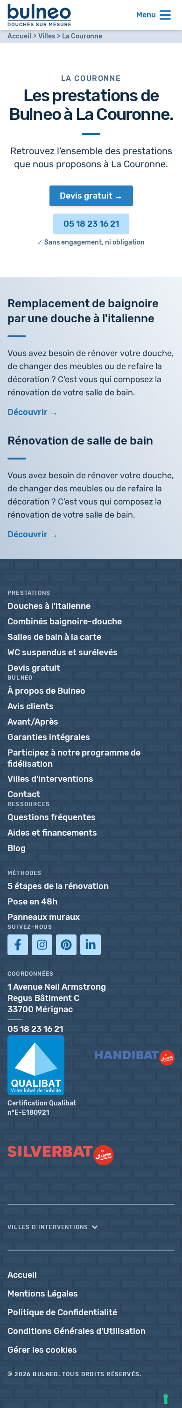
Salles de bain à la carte (54, 637)
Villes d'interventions (50, 779)
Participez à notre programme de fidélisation (73, 758)
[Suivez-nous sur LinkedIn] (90, 944)
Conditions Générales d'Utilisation (76, 1331)
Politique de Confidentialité (62, 1312)
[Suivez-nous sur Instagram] (42, 944)
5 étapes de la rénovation (58, 886)
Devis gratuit (86, 196)
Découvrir (27, 534)
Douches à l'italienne (49, 606)
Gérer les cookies (42, 1350)
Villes (46, 36)
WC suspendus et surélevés (62, 652)
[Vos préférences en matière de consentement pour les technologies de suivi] (166, 1399)
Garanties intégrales (48, 737)
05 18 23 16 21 (91, 224)
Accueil (19, 36)
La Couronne (82, 36)
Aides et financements (52, 833)
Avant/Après (32, 722)
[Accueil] (39, 15)
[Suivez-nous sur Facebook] (17, 944)
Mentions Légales (42, 1294)
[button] (91, 1227)
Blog (16, 848)
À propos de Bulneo (46, 691)
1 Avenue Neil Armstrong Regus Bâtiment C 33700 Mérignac (56, 998)
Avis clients (30, 706)
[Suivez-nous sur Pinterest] (66, 944)
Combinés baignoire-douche (64, 621)
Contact (23, 794)
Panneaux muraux (43, 917)
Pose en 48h (32, 902)
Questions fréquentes (51, 817)
